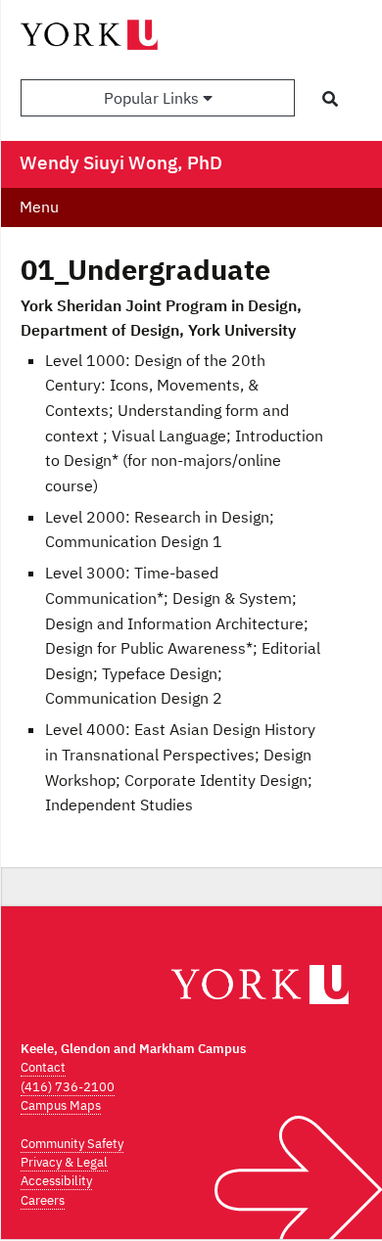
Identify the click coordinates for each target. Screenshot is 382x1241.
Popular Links (153, 98)
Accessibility (56, 1180)
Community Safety (72, 1143)
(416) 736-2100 (68, 1087)
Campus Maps (61, 1105)
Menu (39, 206)
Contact (43, 1067)
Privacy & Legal (64, 1162)
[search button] (330, 99)
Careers (43, 1200)
